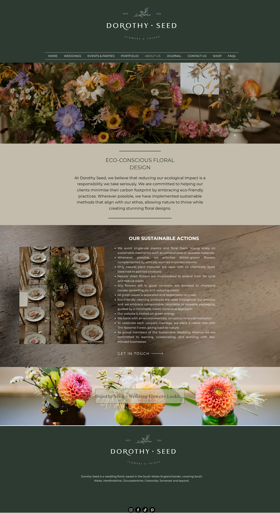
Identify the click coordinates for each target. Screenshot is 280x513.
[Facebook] (138, 510)
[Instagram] (131, 510)
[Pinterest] (152, 510)
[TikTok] (145, 510)
